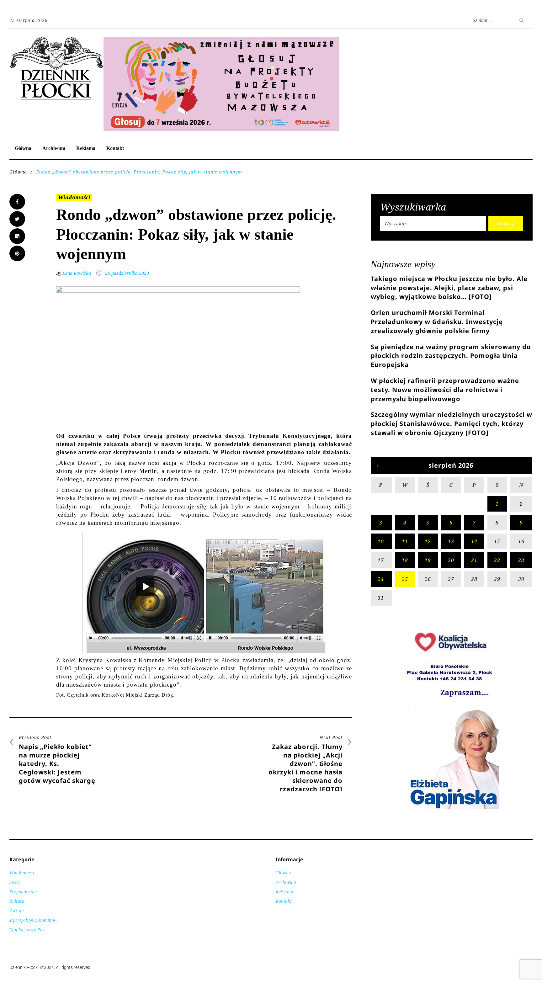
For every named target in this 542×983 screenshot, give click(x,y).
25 (405, 579)
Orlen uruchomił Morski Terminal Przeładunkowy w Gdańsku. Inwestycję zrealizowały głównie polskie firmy (437, 321)
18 (405, 560)
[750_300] (221, 40)
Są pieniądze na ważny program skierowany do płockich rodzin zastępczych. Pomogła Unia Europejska (451, 356)
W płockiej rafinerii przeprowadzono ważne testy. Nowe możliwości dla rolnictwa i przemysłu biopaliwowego (445, 389)
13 (451, 541)
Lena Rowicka (76, 273)
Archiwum (53, 148)
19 (428, 560)
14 (474, 541)
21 (474, 560)
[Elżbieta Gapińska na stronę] (452, 808)
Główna (23, 148)
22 (497, 560)
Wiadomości (74, 197)
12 (428, 541)
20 (451, 560)
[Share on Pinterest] (17, 253)
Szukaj (505, 223)
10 (381, 541)
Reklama (85, 148)
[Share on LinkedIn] (17, 236)
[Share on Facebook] (17, 202)
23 (521, 560)
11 (405, 541)
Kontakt (115, 148)
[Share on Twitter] (17, 219)
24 (381, 579)
